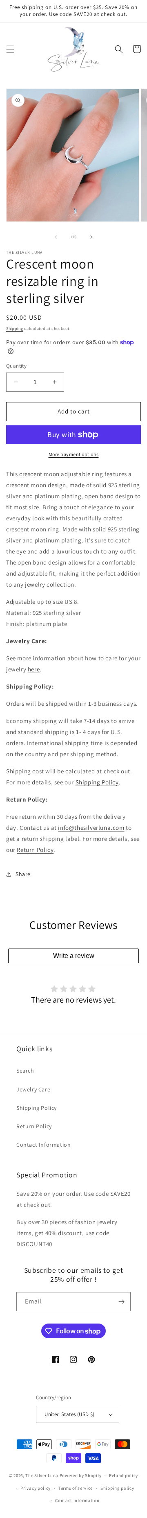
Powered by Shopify (81, 1475)
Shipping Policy (97, 782)
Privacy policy (35, 1488)
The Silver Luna (41, 1475)
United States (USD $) (69, 1414)
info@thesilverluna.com (91, 827)
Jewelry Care (33, 1089)
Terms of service (75, 1488)
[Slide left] (56, 237)
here (34, 669)
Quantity (16, 365)
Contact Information (43, 1144)
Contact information (77, 1500)
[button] (10, 49)
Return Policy (35, 850)
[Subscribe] (121, 1301)
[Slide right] (91, 237)
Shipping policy (117, 1488)
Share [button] (23, 874)
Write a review (73, 955)
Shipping (14, 328)
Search (25, 1070)
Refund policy (123, 1475)
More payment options (74, 454)
